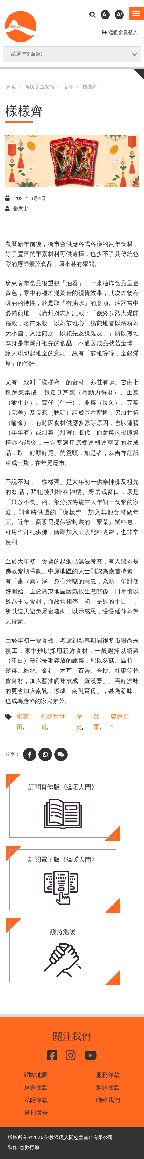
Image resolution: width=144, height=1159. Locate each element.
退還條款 (36, 1087)
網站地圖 (36, 1074)
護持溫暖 (62, 931)
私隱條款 (36, 1100)
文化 (68, 87)
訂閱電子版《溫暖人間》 (63, 859)
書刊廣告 (36, 1112)
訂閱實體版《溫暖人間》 (63, 787)
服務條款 (108, 1074)
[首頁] (20, 26)
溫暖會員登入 (123, 33)
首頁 (11, 87)
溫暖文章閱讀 (40, 87)
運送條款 (108, 1087)
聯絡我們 (108, 1100)
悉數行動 (29, 1147)
